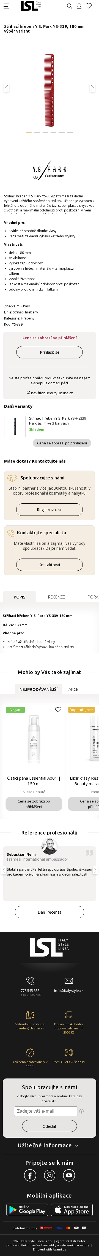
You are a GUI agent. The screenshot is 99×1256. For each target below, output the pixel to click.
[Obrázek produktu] (49, 90)
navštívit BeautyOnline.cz (51, 393)
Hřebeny (27, 318)
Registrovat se (49, 509)
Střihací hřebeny (25, 312)
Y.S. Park (23, 306)
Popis (19, 597)
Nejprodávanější (38, 689)
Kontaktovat (49, 564)
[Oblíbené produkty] (91, 6)
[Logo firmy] (31, 6)
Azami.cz (59, 1249)
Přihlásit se (49, 352)
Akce (73, 689)
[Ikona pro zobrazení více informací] (81, 1111)
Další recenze (50, 912)
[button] (29, 132)
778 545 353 (30, 990)
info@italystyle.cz (68, 990)
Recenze (56, 597)
